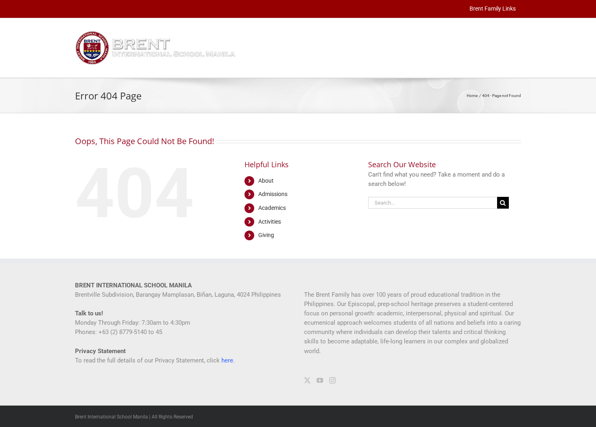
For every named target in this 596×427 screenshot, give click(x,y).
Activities (269, 221)
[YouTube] (320, 380)
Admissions (272, 194)
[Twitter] (307, 380)
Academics (272, 208)
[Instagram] (332, 380)
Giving (266, 235)
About (266, 180)
